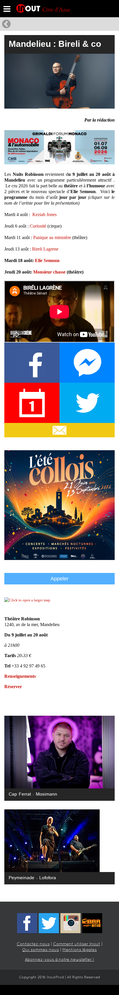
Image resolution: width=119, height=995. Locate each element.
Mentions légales (79, 950)
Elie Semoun (47, 260)
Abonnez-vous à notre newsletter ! (59, 960)
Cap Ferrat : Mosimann (33, 794)
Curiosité (38, 226)
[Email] (59, 430)
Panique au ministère (52, 237)
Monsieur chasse (49, 272)
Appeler (59, 579)
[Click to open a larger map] (27, 600)
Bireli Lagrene (45, 249)
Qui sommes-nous (40, 950)
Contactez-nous (33, 944)
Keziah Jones (44, 214)
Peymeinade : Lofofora (32, 878)
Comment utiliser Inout (76, 944)
